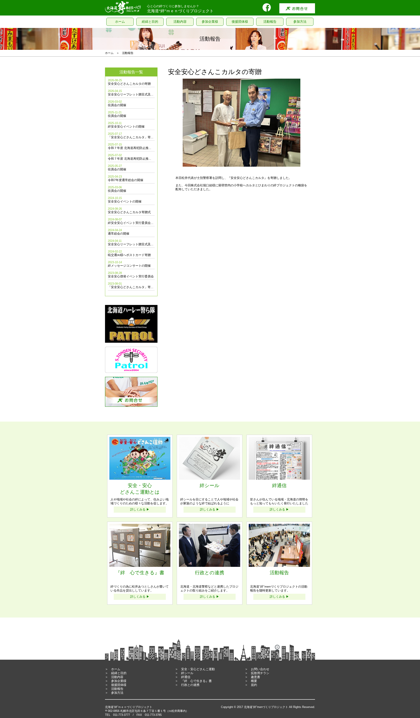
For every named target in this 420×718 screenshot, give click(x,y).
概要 (254, 681)
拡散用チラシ (260, 673)
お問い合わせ (260, 669)
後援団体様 (118, 685)
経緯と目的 (118, 673)
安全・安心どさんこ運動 (198, 669)
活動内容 (117, 677)
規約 (254, 685)
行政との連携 (190, 685)
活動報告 (117, 688)
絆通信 (185, 677)
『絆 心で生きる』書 (196, 681)
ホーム (115, 669)
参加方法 (117, 692)
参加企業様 (118, 681)
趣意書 (255, 677)
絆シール (187, 673)
